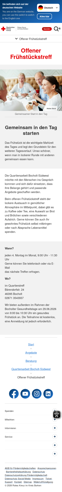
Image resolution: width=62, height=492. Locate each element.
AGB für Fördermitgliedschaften (20, 468)
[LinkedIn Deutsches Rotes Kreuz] (48, 394)
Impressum (38, 478)
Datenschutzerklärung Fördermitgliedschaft (26, 475)
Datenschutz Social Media (18, 478)
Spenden (47, 29)
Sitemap (28, 481)
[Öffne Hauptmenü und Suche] (57, 29)
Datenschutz (39, 471)
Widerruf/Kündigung (43, 481)
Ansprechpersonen (46, 468)
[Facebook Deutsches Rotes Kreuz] (14, 394)
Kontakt (18, 481)
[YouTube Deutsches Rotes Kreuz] (25, 394)
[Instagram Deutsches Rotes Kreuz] (37, 394)
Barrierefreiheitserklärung (18, 471)
